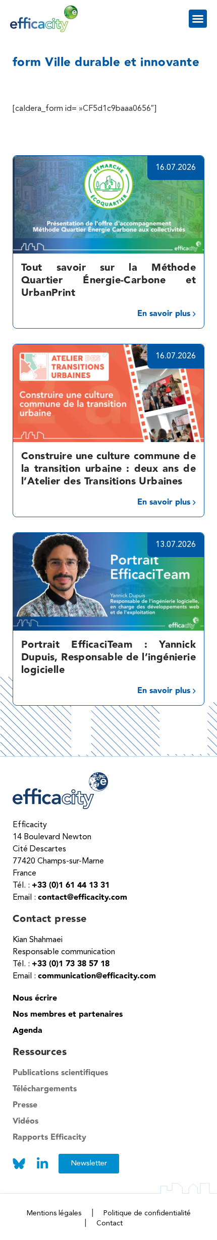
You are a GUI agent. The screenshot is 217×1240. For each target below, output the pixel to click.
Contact (109, 1223)
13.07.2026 (175, 545)
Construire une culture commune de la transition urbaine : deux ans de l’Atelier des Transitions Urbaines (108, 468)
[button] (198, 19)
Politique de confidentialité (147, 1213)
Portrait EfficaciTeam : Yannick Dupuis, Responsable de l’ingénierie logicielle (108, 657)
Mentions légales (54, 1213)
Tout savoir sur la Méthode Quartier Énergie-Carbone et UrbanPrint (108, 280)
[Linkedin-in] (42, 1163)
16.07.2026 (175, 168)
